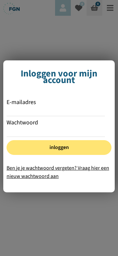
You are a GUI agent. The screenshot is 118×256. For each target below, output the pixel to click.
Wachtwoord (22, 122)
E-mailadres (21, 102)
